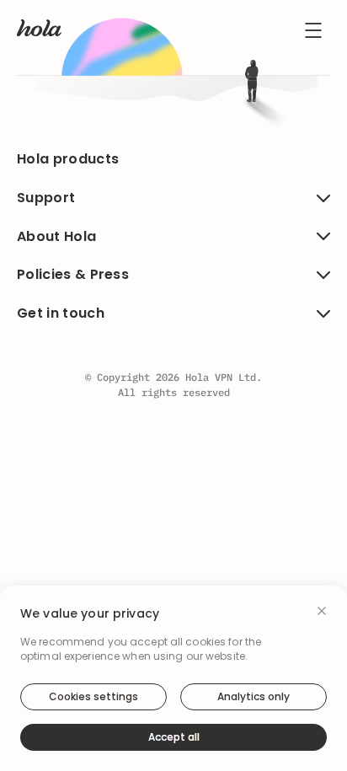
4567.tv (131, 279)
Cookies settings (93, 696)
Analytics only (253, 696)
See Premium (174, 390)
